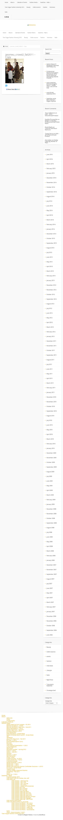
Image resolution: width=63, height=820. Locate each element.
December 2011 (51, 341)
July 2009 (49, 476)
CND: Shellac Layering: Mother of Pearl (23, 796)
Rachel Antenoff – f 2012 (14, 762)
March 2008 (50, 551)
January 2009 (51, 504)
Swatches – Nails (7, 775)
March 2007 (50, 602)
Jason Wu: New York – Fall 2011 (16, 739)
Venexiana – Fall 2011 (13, 772)
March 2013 (50, 271)
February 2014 (51, 224)
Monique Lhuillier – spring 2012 (16, 749)
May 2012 (49, 318)
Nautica (9, 753)
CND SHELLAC (11, 779)
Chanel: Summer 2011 (13, 777)
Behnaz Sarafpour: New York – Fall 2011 (19, 727)
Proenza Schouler (12, 761)
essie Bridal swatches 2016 (51, 93)
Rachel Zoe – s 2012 (13, 765)
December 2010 (51, 397)
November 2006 (51, 621)
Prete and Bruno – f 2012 (14, 760)
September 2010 (52, 411)
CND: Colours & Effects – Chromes (21, 804)
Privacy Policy (11, 720)
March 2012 (50, 327)
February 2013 (51, 276)
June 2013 (50, 257)
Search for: (48, 49)
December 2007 (51, 565)
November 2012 (51, 290)
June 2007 (50, 588)
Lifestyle (49, 670)
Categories (48, 701)
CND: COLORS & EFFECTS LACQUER (17, 802)
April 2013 (50, 266)
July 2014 (49, 201)
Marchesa (10, 748)
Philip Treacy (11, 757)
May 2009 (49, 486)
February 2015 (51, 168)
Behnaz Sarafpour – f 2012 (15, 726)
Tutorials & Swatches (50, 685)
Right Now (50, 680)
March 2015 (50, 164)
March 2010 (50, 439)
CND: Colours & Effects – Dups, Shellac (23, 806)
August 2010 (50, 416)
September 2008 (52, 523)
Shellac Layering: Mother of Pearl (51, 141)
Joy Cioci (9, 743)
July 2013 (49, 252)
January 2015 (51, 173)
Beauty (49, 647)
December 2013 (51, 234)
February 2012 (51, 332)
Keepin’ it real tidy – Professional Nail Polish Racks (52, 122)
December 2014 (51, 178)
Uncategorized (51, 690)
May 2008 (49, 542)
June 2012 (50, 313)
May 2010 (49, 430)
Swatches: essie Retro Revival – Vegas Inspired (51, 100)
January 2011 (51, 392)
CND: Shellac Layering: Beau (20, 791)
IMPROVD (10, 737)
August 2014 (50, 196)
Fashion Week (6, 723)
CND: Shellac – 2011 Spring (19, 783)
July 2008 (49, 532)
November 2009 (51, 458)
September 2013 (52, 243)
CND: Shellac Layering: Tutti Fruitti (22, 799)
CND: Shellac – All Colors (18, 785)
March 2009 (50, 495)
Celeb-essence (51, 652)
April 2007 (50, 597)
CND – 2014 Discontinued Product (51, 114)
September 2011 (52, 355)
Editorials (9, 718)
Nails (48, 675)
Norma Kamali (11, 756)
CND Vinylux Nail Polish (14, 800)
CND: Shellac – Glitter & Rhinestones (22, 786)
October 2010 (51, 406)
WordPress (42, 814)
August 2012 (50, 304)
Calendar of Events (7, 722)
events (49, 656)
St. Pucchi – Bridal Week (14, 768)
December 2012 (51, 285)
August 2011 (50, 360)
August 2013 (50, 248)
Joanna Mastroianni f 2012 (15, 741)
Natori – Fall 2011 (12, 752)
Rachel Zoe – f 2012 (12, 764)
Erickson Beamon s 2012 (14, 731)
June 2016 (50, 154)
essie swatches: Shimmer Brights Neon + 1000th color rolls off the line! (52, 85)
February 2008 (51, 556)
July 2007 (49, 583)
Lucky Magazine (11, 747)
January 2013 (51, 280)
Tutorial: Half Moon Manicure (51, 129)
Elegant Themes (28, 814)
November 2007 (51, 570)
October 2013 (51, 238)
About (3, 717)
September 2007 (52, 574)
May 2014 (49, 210)
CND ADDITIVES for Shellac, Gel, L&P (18, 778)
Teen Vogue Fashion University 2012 (13, 813)
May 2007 (49, 593)
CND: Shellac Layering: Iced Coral (21, 795)
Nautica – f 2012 (11, 755)
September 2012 (52, 299)
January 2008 (51, 560)
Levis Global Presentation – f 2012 (17, 745)
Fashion (49, 661)
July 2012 (49, 308)
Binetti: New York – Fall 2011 (15, 730)
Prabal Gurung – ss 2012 (14, 758)
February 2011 (51, 388)
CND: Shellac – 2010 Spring (19, 781)
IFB (8, 736)
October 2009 (51, 462)
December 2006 (51, 616)
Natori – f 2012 (11, 751)
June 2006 (50, 635)
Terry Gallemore (50, 113)
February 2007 (51, 607)
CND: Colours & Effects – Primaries (22, 808)
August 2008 (50, 528)
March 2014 (50, 220)
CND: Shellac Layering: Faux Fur (21, 792)
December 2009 (51, 453)
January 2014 (51, 229)
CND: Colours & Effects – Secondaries (22, 810)
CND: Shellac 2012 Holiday (19, 789)
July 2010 (49, 420)
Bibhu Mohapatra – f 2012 (15, 728)
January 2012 (51, 336)
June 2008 (50, 537)
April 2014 (50, 215)
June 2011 (50, 369)
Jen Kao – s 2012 (12, 740)
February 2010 (51, 444)
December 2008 (51, 509)
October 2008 (51, 518)
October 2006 (51, 625)
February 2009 (51, 500)
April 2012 (50, 322)
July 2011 (49, 364)
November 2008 (51, 514)
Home (6, 46)
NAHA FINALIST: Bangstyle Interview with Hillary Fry (53, 65)
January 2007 (51, 611)
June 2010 (50, 425)
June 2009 (50, 481)
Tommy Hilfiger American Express (17, 770)
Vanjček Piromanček (51, 119)
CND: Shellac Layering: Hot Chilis (21, 794)
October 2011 (51, 350)
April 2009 (50, 490)
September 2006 (52, 630)
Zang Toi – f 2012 (12, 774)
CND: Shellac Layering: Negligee (21, 798)
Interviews (50, 666)
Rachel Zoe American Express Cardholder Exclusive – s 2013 (25, 766)
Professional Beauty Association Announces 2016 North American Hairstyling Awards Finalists (52, 75)
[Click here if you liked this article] (6, 86)
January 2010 (51, 448)
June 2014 (50, 206)
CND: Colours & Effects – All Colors (22, 803)
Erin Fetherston (11, 732)
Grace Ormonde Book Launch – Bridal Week (20, 735)
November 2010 (51, 402)
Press (8, 719)
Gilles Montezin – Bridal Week (16, 734)
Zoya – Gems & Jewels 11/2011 (16, 812)
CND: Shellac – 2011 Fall (18, 782)
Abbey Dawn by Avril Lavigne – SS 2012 (18, 724)
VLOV (8, 773)
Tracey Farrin (49, 134)
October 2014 (51, 187)
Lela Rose (9, 744)
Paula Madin (48, 127)
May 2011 (49, 374)
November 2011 (51, 346)
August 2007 (50, 579)
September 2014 (52, 192)
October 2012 (51, 294)
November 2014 (51, 182)
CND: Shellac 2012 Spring (19, 790)
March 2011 (50, 383)
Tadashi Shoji (11, 769)
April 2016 (50, 159)
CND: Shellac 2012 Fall (18, 787)
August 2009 (50, 472)
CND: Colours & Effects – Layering (21, 807)
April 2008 (50, 546)
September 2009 (52, 467)
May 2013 (49, 262)
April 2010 (50, 434)
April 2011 (50, 378)
